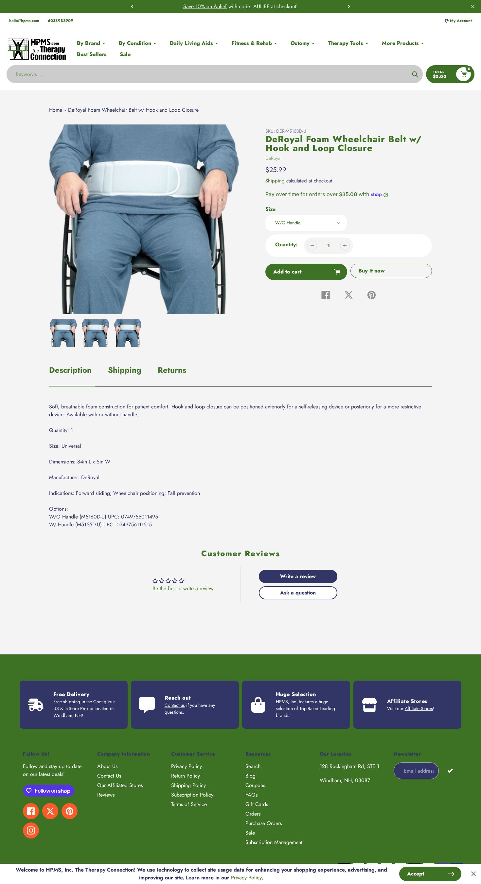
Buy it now (371, 270)
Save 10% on (198, 6)
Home (55, 110)
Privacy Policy (186, 766)
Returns (172, 370)
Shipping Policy (188, 785)
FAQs (251, 795)
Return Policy (185, 776)
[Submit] (450, 770)
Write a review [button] (298, 576)
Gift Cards (256, 804)
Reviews (106, 795)
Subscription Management (273, 842)
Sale (250, 833)
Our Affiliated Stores (120, 785)
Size (270, 209)
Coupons (255, 785)
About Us (107, 766)
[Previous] (132, 6)
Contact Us (109, 776)
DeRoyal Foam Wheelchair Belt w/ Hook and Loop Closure (133, 110)
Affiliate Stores (419, 708)
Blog (250, 776)
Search (252, 766)
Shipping (275, 180)
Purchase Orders (263, 823)
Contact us (175, 705)
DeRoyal (273, 158)
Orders (252, 814)
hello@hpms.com (24, 21)
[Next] (348, 6)
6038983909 (60, 21)
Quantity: (286, 244)
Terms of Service (189, 804)
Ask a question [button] (298, 592)
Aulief (220, 6)
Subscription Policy (192, 795)
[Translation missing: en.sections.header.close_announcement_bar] (473, 6)
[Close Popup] (474, 874)
